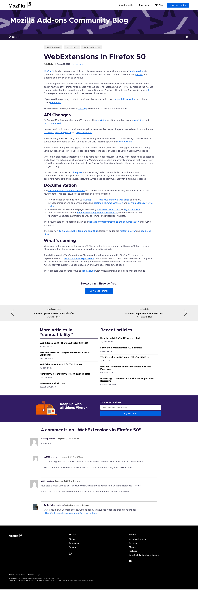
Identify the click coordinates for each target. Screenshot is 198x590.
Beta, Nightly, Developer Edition (144, 555)
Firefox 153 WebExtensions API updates (121, 348)
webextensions (91, 47)
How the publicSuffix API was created (120, 338)
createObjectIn (63, 132)
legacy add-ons (132, 209)
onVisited (139, 120)
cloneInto (49, 132)
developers (72, 47)
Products (144, 5)
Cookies (31, 575)
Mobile (132, 547)
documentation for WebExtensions (66, 190)
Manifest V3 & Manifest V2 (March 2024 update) (65, 374)
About (72, 539)
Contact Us (74, 543)
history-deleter (128, 231)
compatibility (53, 47)
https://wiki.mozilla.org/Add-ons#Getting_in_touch (71, 513)
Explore (16, 37)
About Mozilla (126, 5)
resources (55, 102)
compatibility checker (124, 99)
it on (149, 90)
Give (161, 5)
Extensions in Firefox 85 (52, 383)
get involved (88, 271)
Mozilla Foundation (52, 578)
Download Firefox (178, 5)
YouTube (130, 561)
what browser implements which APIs (97, 212)
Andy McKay (49, 64)
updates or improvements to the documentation (113, 222)
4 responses (78, 64)
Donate (72, 547)
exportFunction (84, 132)
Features (133, 551)
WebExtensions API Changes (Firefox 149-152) (64, 343)
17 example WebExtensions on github (78, 231)
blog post (77, 172)
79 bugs (82, 108)
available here (124, 141)
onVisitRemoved (52, 123)
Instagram (70, 553)
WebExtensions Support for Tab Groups (61, 364)
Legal (39, 575)
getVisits (101, 120)
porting (139, 74)
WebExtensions (136, 71)
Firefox (132, 535)
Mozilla (20, 5)
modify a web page (119, 199)
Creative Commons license (84, 580)
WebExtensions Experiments (79, 258)
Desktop (133, 543)
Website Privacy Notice (17, 575)
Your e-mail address (110, 402)
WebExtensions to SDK (109, 209)
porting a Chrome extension (109, 203)
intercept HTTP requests (95, 199)
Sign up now (130, 413)
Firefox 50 (49, 71)
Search (187, 37)
